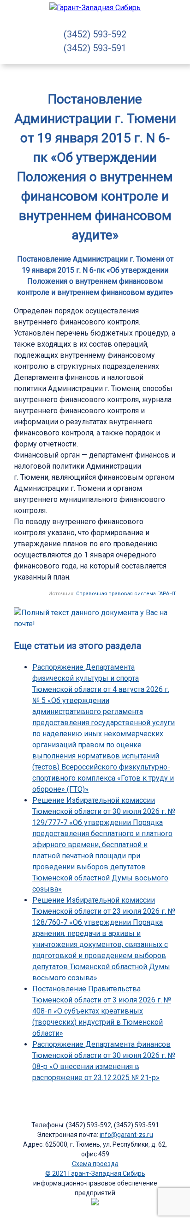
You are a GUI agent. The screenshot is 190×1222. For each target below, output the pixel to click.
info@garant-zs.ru (126, 1134)
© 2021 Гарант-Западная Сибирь (95, 1173)
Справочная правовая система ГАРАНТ (126, 594)
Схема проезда (95, 1163)
